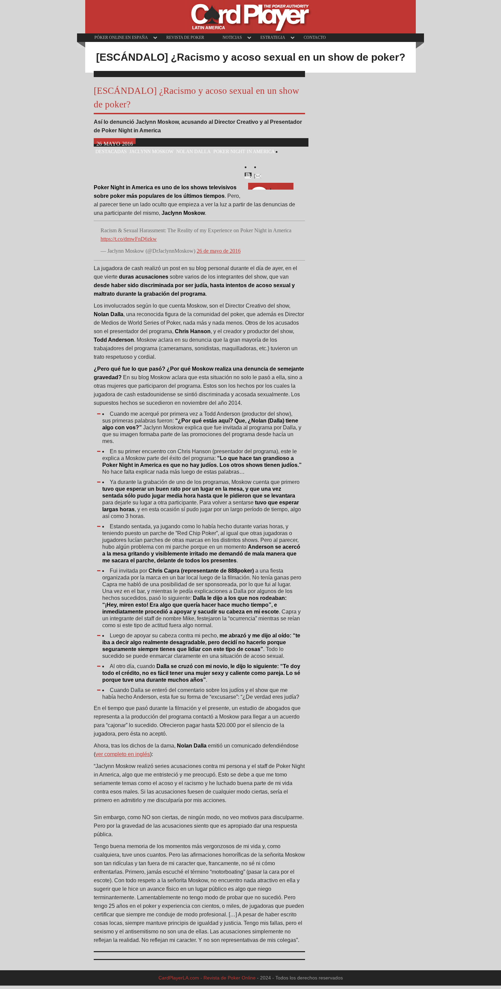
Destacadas (111, 151)
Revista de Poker (185, 37)
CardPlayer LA (250, 16)
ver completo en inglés (122, 754)
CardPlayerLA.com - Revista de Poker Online (207, 977)
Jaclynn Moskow (151, 151)
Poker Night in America (244, 151)
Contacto (315, 37)
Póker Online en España (121, 37)
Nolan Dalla (193, 151)
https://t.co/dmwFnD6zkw (129, 239)
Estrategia (272, 37)
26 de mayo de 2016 (219, 251)
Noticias (232, 37)
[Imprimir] (248, 176)
